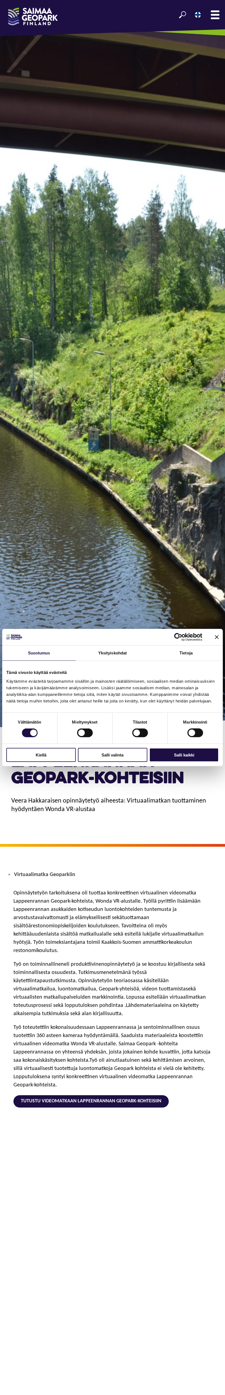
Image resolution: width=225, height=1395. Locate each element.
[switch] (85, 732)
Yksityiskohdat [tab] (112, 653)
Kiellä (41, 754)
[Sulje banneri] (217, 637)
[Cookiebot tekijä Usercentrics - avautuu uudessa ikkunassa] (178, 637)
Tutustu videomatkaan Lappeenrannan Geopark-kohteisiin (91, 1101)
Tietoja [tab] (186, 653)
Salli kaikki (184, 754)
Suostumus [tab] (39, 653)
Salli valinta (112, 754)
